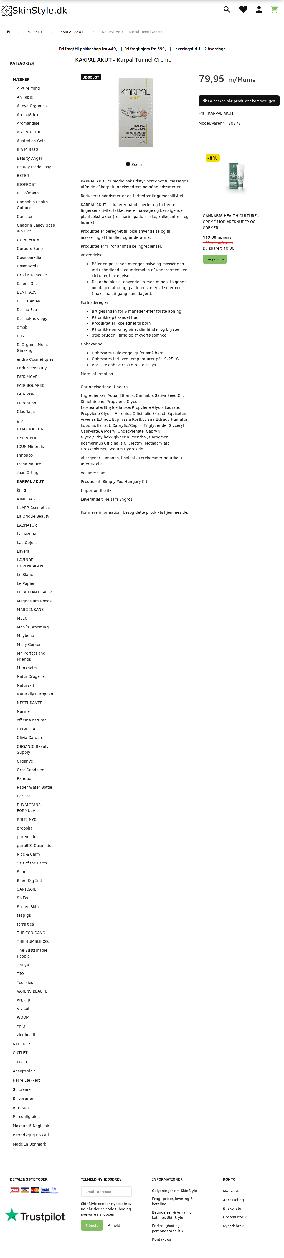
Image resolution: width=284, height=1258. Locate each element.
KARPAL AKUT (221, 113)
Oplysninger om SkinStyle (174, 1190)
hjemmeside (175, 512)
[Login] (259, 9)
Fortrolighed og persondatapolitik (167, 1228)
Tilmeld (91, 1225)
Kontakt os (161, 1239)
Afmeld (114, 1225)
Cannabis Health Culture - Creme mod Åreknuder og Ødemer (231, 221)
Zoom (136, 164)
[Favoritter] (243, 9)
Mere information (97, 373)
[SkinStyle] (34, 10)
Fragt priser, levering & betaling (172, 1201)
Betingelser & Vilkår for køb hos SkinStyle (172, 1214)
